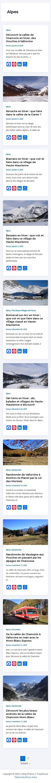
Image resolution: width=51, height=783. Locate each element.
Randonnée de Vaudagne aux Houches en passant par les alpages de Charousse (25, 558)
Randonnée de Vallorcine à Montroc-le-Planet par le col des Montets (24, 478)
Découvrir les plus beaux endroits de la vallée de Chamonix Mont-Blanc (21, 714)
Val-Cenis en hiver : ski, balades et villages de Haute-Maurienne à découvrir (25, 401)
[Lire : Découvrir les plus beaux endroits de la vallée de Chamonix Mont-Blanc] (25, 688)
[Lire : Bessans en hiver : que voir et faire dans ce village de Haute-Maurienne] (25, 212)
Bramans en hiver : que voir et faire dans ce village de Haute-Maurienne (25, 162)
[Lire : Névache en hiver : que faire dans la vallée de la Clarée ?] (25, 88)
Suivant (26, 763)
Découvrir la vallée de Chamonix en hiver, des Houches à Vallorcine (21, 38)
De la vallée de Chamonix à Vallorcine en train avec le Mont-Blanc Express (23, 637)
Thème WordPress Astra (25, 777)
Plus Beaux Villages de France (24, 310)
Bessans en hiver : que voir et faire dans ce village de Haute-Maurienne (25, 238)
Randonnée (16, 470)
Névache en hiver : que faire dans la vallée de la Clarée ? (24, 113)
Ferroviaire (16, 629)
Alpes (8, 30)
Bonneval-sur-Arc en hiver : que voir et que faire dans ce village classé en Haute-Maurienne (24, 320)
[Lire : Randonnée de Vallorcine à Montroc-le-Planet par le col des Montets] (25, 452)
